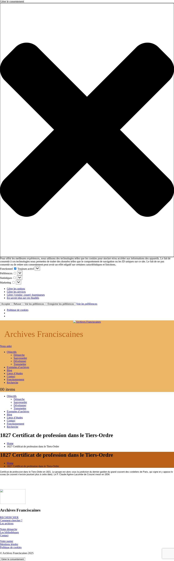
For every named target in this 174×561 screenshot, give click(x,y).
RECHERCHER (9, 517)
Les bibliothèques (9, 532)
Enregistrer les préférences (61, 304)
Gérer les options (16, 288)
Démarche (19, 355)
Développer (20, 361)
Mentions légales (9, 544)
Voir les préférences (34, 304)
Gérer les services (16, 291)
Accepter (5, 304)
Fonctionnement (15, 379)
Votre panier (6, 541)
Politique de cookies (17, 309)
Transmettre (20, 364)
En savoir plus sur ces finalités (23, 297)
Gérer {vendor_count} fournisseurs (26, 294)
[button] (87, 130)
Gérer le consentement (12, 559)
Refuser (17, 304)
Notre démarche (8, 529)
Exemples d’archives (18, 367)
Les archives (6, 523)
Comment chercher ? (11, 520)
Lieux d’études (15, 373)
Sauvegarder (20, 358)
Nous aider (6, 346)
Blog (9, 370)
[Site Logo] (87, 321)
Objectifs (11, 351)
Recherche (12, 382)
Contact (11, 376)
